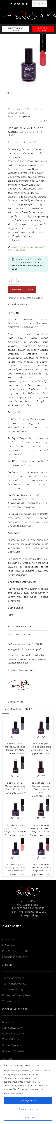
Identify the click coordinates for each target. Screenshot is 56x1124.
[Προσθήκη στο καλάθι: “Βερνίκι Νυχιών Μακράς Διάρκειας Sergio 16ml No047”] (38, 736)
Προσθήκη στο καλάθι (22, 289)
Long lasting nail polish (32, 654)
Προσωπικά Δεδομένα (14, 956)
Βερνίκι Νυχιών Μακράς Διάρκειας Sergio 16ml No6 (15, 867)
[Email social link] (22, 702)
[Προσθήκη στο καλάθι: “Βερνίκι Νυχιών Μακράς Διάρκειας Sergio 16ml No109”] (12, 776)
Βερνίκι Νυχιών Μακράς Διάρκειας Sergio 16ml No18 (15, 746)
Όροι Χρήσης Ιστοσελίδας (16, 951)
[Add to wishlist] (18, 736)
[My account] (42, 16)
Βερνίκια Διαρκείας (19, 116)
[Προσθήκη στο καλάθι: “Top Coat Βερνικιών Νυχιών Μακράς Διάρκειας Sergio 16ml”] (38, 776)
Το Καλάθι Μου (10, 1039)
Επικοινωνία (9, 939)
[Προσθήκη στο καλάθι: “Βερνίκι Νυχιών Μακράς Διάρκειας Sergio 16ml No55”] (38, 818)
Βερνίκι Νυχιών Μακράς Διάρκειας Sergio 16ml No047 (41, 746)
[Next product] (46, 121)
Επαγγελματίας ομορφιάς (15, 29)
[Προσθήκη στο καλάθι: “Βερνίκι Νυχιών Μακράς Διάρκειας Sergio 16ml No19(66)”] (12, 818)
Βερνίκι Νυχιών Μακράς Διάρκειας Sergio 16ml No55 (41, 828)
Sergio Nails (26, 669)
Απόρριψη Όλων (28, 1117)
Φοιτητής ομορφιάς (43, 29)
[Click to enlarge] (8, 93)
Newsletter (8, 1022)
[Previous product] (40, 121)
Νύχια (39, 108)
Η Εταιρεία (8, 945)
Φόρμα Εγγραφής (12, 1045)
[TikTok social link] (27, 4)
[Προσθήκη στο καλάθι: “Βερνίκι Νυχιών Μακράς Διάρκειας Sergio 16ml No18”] (12, 736)
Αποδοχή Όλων (28, 1100)
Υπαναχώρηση (10, 1000)
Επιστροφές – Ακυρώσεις (16, 995)
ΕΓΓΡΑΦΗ (39, 3)
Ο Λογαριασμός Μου (13, 1033)
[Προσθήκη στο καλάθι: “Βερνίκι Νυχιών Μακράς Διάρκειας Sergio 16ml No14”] (38, 857)
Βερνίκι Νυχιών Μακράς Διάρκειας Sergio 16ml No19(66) (15, 828)
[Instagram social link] (14, 4)
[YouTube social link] (18, 4)
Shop (30, 108)
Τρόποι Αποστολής (13, 977)
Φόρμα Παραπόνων (13, 1050)
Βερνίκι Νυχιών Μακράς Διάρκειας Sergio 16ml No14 (41, 867)
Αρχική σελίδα (16, 108)
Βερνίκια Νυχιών (17, 112)
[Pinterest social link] (23, 4)
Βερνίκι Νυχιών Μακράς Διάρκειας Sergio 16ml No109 (15, 785)
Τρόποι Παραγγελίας (14, 983)
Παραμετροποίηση (28, 1109)
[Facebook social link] (11, 4)
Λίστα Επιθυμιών (12, 1027)
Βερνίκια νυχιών (17, 659)
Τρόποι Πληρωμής (12, 989)
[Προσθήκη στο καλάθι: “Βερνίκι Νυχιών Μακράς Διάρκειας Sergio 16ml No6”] (12, 857)
